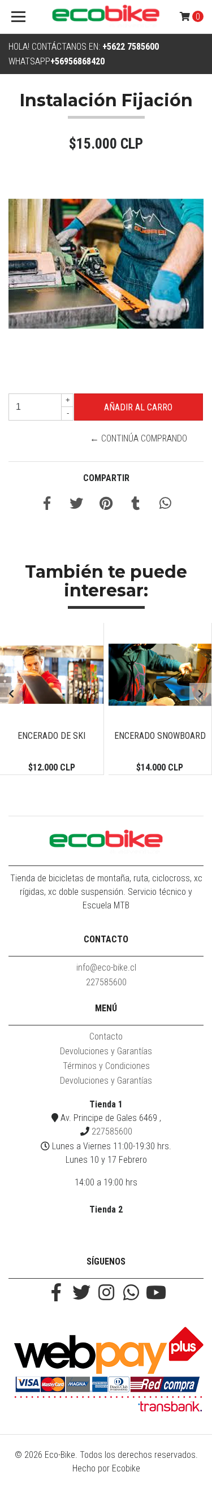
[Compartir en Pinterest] (106, 505)
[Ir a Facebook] (56, 1293)
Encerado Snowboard (160, 735)
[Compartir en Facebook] (47, 505)
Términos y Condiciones (106, 1066)
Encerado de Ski (51, 735)
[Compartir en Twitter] (76, 505)
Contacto (106, 1036)
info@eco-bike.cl (106, 967)
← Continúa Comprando (138, 438)
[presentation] (11, 694)
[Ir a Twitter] (81, 1293)
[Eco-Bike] (106, 17)
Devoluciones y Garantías (106, 1051)
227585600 (106, 982)
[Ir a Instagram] (106, 1293)
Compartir (106, 478)
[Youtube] (156, 1293)
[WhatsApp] (131, 1293)
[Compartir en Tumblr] (135, 505)
